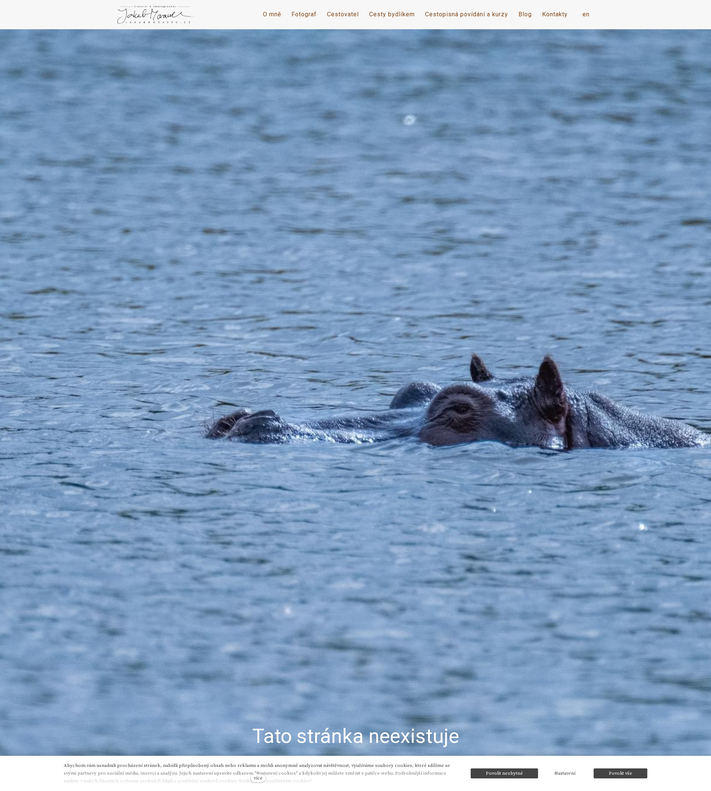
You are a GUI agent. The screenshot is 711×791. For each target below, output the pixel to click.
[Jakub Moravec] (156, 14)
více (258, 778)
